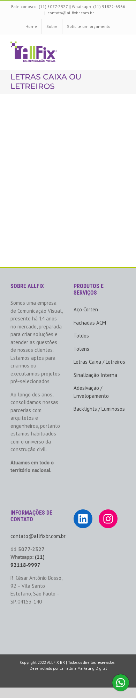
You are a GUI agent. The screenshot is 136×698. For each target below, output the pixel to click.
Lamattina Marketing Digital (83, 668)
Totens (81, 349)
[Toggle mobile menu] (123, 45)
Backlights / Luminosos (99, 408)
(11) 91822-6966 (109, 6)
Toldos (81, 335)
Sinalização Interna (95, 375)
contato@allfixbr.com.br (70, 12)
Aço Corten (86, 309)
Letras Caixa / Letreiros (99, 361)
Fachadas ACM (90, 322)
